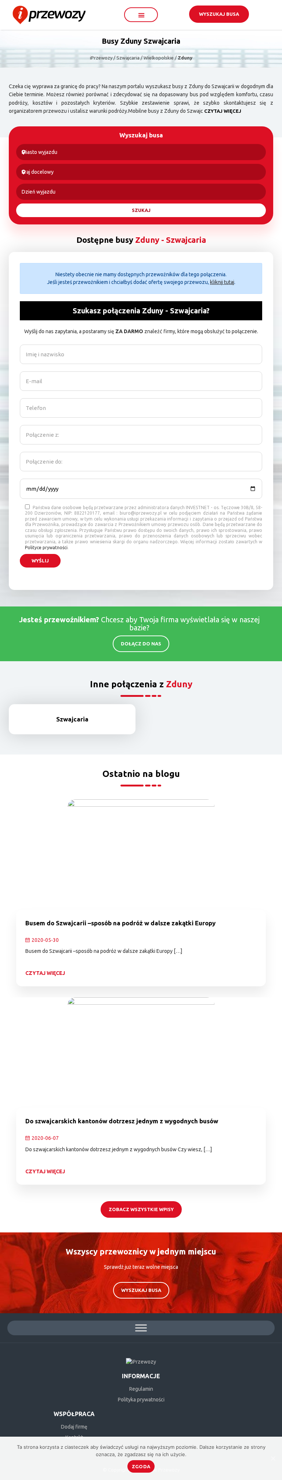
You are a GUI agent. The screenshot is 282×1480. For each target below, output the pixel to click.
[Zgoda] (272, 1458)
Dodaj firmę (74, 1427)
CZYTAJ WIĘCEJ (222, 111)
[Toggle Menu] (141, 1327)
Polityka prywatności (141, 1399)
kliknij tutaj (222, 282)
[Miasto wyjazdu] (141, 152)
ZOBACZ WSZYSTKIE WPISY (141, 1209)
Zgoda (141, 1466)
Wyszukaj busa (219, 14)
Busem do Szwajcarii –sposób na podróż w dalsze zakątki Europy (120, 922)
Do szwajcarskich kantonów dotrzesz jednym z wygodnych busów (121, 1120)
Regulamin (141, 1389)
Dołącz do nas (141, 643)
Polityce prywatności (46, 547)
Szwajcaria (72, 719)
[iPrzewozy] (49, 14)
